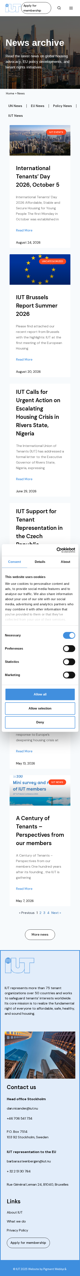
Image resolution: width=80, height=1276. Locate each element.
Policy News (62, 106)
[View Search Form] (59, 8)
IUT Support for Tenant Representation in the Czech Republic (39, 528)
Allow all (40, 694)
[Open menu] (71, 8)
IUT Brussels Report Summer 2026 (37, 306)
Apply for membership (32, 8)
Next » (56, 912)
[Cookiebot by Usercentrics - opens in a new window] (57, 550)
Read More (24, 230)
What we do (16, 1221)
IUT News (15, 116)
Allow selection (40, 708)
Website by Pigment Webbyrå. (47, 1269)
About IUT (15, 1212)
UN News (15, 106)
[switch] (69, 648)
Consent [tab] (14, 562)
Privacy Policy (17, 1230)
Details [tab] (40, 562)
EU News (37, 106)
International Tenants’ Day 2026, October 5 (38, 176)
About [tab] (65, 562)
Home (10, 93)
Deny (40, 722)
